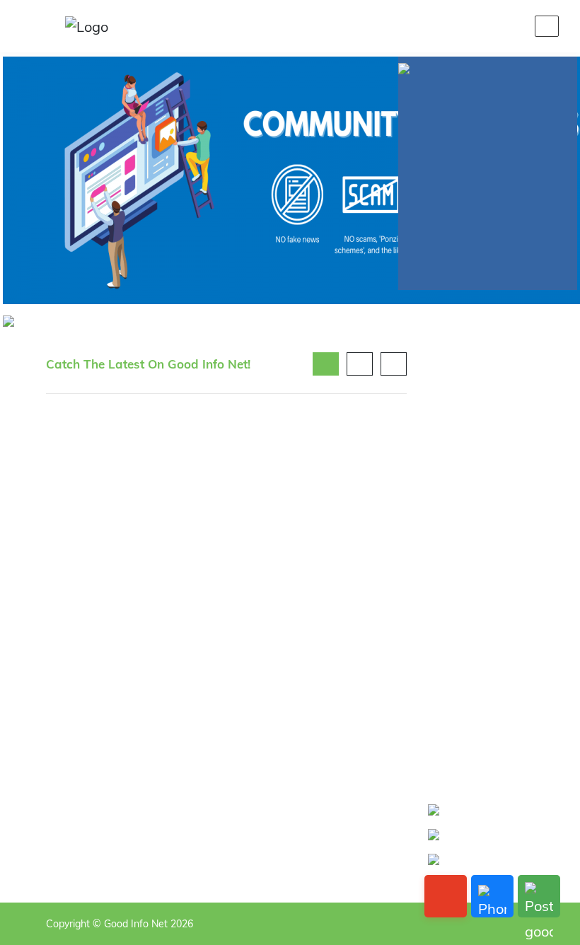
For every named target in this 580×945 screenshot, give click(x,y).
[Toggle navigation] (546, 26)
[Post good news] (539, 896)
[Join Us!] (514, 26)
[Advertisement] (481, 564)
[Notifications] (446, 26)
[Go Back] (445, 896)
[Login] (480, 26)
